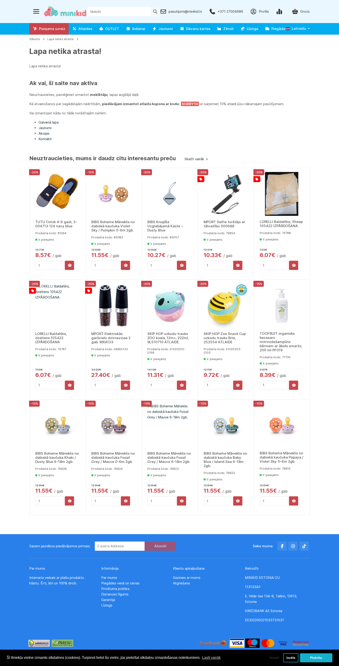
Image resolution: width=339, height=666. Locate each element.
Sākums (34, 39)
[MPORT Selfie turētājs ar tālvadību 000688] (226, 194)
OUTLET (111, 29)
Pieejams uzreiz (51, 29)
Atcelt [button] (274, 658)
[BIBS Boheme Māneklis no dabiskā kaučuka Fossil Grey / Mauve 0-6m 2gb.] (113, 425)
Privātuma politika (115, 588)
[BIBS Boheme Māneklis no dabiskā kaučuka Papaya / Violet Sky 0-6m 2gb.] (282, 425)
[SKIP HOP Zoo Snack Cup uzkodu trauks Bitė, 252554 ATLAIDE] (226, 306)
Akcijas (44, 133)
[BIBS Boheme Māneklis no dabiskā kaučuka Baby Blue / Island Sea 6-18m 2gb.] (226, 425)
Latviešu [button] (298, 28)
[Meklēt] (155, 11)
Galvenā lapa (49, 122)
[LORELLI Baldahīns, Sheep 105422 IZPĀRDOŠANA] (282, 194)
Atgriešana (181, 583)
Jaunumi (165, 29)
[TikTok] (304, 546)
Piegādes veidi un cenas (120, 583)
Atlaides (84, 29)
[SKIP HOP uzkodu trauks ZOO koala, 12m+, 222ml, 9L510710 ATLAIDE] (169, 306)
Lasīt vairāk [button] (211, 658)
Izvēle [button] (290, 658)
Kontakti (45, 139)
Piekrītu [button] (316, 658)
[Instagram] (293, 546)
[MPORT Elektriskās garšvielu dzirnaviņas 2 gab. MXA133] (113, 306)
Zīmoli (227, 29)
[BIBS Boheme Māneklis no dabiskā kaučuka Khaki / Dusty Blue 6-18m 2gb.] (57, 425)
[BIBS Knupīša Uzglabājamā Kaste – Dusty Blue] (169, 194)
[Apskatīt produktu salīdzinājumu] (280, 11)
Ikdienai (137, 29)
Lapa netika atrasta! (60, 39)
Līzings (251, 29)
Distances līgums (115, 594)
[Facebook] (282, 546)
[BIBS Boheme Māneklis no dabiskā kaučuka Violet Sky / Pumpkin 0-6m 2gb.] (113, 194)
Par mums (109, 577)
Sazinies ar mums (186, 577)
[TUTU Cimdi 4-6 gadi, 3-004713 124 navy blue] (57, 194)
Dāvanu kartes (197, 29)
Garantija (108, 600)
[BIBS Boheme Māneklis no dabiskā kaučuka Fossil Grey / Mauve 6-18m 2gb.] (169, 425)
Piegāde (277, 29)
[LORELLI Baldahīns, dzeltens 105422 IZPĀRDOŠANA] (57, 306)
